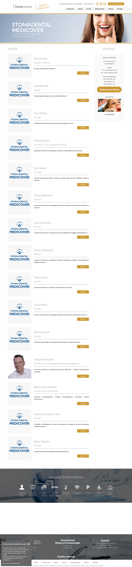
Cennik (88, 9)
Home (36, 562)
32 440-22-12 (110, 81)
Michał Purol (40, 58)
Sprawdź (83, 73)
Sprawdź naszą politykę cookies (11, 563)
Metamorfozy (99, 9)
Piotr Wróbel (40, 113)
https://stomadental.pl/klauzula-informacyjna (105, 547)
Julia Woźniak (41, 86)
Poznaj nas (70, 9)
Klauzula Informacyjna (75, 565)
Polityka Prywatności (64, 565)
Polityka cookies (85, 565)
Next (122, 105)
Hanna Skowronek (43, 195)
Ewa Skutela (40, 168)
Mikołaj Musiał (41, 140)
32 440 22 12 (90, 4)
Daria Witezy (41, 305)
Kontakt (120, 9)
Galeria (110, 9)
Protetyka (109, 114)
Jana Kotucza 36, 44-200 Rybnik (71, 4)
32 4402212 (112, 543)
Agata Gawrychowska (45, 387)
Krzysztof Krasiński (44, 359)
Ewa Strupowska (42, 223)
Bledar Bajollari (42, 441)
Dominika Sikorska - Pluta (47, 414)
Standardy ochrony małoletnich (97, 565)
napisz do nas (107, 545)
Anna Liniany (40, 277)
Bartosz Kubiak (42, 332)
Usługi (80, 9)
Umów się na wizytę (116, 4)
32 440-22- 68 (110, 84)
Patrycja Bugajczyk (43, 250)
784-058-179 (111, 79)
